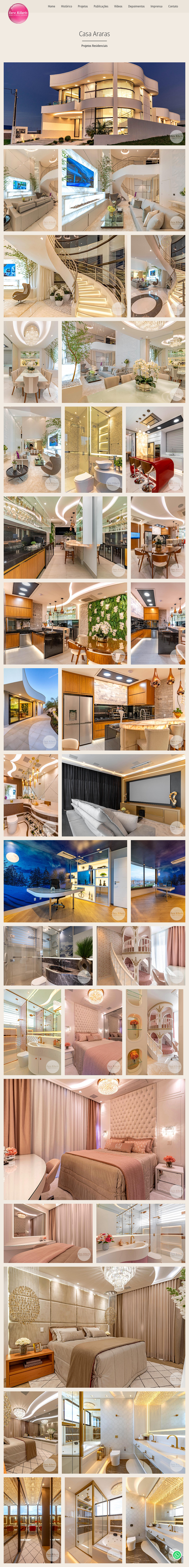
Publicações (101, 6)
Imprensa (156, 6)
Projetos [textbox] (83, 6)
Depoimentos (136, 6)
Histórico (66, 6)
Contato (173, 6)
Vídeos (118, 6)
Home (51, 6)
